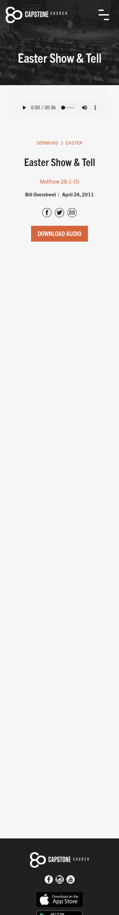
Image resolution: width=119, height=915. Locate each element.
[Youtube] (70, 880)
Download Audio (59, 233)
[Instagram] (60, 880)
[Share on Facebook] (47, 213)
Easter (74, 143)
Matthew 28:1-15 (59, 181)
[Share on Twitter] (59, 213)
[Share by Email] (72, 213)
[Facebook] (49, 880)
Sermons (47, 143)
